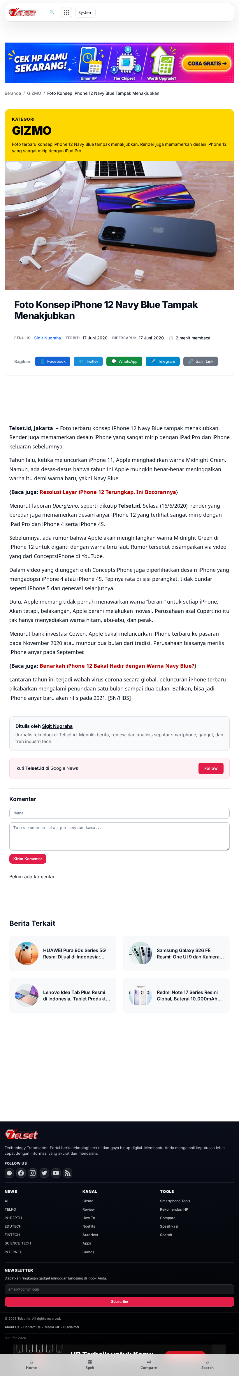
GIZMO (34, 93)
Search (166, 1235)
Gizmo (87, 1201)
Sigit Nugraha (47, 337)
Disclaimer (71, 1327)
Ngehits (88, 1226)
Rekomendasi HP (174, 1209)
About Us (12, 1327)
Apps (86, 1243)
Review (88, 1209)
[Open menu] (66, 12)
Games (88, 1252)
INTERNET (13, 1252)
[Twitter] (44, 1173)
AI (6, 1201)
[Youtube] (56, 1173)
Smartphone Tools (175, 1201)
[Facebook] (21, 1173)
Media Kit (52, 1327)
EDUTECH (13, 1226)
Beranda (13, 93)
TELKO (10, 1209)
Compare (167, 1218)
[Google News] (9, 1173)
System (85, 12)
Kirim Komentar (27, 859)
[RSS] (67, 1173)
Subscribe (119, 1302)
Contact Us (32, 1327)
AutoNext (90, 1235)
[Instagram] (32, 1173)
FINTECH (12, 1235)
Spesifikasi (169, 1226)
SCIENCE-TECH (18, 1243)
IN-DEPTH (13, 1218)
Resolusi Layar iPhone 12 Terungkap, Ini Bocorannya (108, 491)
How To (88, 1218)
